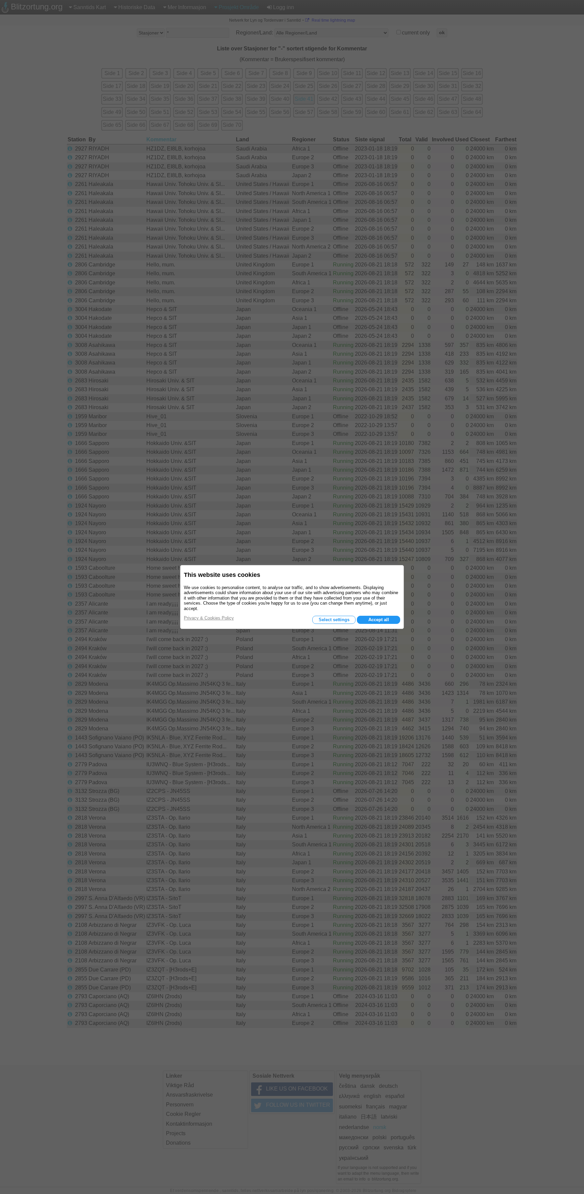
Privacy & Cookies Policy (209, 618)
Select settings (334, 619)
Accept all (378, 619)
